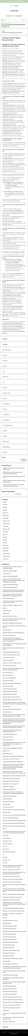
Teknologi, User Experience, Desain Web (11, 1005)
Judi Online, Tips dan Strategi (9, 665)
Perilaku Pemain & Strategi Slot (9, 796)
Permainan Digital (6, 804)
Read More (4, 333)
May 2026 (5, 507)
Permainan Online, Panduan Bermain (10, 817)
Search (3, 457)
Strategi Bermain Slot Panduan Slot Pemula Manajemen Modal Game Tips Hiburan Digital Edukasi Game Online (14, 904)
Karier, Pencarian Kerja (7, 672)
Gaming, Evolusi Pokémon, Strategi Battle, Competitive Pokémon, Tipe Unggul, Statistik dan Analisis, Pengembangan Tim (13, 640)
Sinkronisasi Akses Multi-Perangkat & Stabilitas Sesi (14, 826)
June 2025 (5, 537)
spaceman (5, 430)
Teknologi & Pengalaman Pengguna (10, 942)
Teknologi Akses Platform (8, 955)
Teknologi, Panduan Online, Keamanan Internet (13, 999)
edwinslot (5, 608)
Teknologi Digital (6, 961)
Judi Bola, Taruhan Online (8, 660)
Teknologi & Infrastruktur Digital (9, 928)
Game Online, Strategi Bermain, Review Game (12, 623)
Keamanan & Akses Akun (8, 675)
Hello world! (18, 494)
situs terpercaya (6, 414)
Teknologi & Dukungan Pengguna (10, 926)
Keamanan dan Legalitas (8, 686)
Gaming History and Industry (9, 635)
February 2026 (6, 515)
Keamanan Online (6, 706)
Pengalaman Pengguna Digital (9, 789)
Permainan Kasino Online (8, 807)
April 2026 (5, 510)
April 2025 (5, 542)
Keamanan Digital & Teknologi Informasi (11, 697)
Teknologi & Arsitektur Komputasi (10, 920)
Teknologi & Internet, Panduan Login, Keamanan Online (14, 931)
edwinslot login (6, 613)
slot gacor (5, 360)
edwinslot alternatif (7, 610)
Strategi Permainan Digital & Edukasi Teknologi (13, 908)
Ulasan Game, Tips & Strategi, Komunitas (11, 1007)
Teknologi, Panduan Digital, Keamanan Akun (12, 997)
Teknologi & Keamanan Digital (9, 934)
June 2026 (5, 504)
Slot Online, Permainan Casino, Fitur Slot (11, 876)
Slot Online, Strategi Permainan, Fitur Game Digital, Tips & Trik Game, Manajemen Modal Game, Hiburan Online (14, 890)
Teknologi (5, 917)
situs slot (5, 355)
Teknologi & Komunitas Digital (9, 936)
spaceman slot (6, 441)
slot (3, 382)
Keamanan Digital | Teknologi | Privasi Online (12, 699)
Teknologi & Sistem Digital (8, 947)
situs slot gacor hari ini (8, 425)
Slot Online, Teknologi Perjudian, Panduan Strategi (13, 894)
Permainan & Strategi (7, 798)
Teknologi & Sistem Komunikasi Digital (11, 950)
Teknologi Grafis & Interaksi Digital (10, 975)
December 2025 (6, 521)
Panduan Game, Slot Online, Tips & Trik (11, 759)
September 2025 (6, 529)
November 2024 (6, 556)
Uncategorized (6, 1010)
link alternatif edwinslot (8, 737)
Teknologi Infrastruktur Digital (9, 986)
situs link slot (6, 376)
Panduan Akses (6, 750)
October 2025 (5, 526)
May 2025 (5, 540)
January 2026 (5, 518)
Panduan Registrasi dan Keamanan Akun (11, 778)
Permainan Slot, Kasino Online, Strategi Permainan (13, 823)
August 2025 (5, 531)
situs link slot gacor (7, 349)
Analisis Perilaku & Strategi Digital (10, 576)
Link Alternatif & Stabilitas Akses (10, 734)
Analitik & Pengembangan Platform (10, 587)
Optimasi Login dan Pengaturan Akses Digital (12, 748)
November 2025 (6, 523)
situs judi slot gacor (7, 838)
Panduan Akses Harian (8, 753)
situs (4, 371)
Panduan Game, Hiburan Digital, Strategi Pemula (13, 756)
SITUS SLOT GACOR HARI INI (9, 851)
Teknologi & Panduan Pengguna (9, 939)
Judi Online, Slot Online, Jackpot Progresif (12, 663)
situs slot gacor (6, 403)
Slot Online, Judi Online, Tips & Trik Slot (11, 869)
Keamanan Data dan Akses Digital (10, 691)
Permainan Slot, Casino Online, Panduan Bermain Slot (14, 820)
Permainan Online (6, 812)
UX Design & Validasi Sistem (9, 1021)
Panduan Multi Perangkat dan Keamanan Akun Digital (14, 775)
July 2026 (5, 502)
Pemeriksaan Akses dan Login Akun (10, 783)
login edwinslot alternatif (8, 739)
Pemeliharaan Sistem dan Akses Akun (11, 781)
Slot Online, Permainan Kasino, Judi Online (12, 882)
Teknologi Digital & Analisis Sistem (10, 964)
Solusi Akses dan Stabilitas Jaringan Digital (12, 897)
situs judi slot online (7, 841)
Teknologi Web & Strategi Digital (10, 994)
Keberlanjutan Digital (7, 712)
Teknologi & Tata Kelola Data (9, 953)
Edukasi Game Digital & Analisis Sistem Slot (12, 605)
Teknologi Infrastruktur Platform (10, 988)
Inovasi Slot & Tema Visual (8, 657)
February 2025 (6, 548)
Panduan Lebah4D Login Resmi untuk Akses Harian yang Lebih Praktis (13, 1)
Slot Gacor (5, 857)
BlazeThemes (15, 1033)
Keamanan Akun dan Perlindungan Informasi (12, 683)
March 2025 (5, 545)
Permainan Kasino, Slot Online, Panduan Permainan (14, 809)
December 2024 (6, 553)
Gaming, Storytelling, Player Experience (11, 652)
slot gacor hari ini (6, 393)
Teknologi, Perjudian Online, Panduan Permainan (13, 1002)
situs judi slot (6, 835)
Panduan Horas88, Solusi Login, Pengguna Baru (13, 761)
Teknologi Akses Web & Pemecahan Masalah (12, 958)
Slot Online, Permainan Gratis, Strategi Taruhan (13, 879)
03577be (5, 48)
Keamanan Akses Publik (8, 680)
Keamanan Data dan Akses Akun (10, 688)
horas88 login (8, 131)
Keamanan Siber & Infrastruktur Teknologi (12, 709)
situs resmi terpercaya (7, 843)
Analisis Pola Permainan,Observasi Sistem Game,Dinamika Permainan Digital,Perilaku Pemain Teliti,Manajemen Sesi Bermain (14, 580)
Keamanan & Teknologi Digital (9, 678)
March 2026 (5, 512)
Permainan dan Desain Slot (8, 801)
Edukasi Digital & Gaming (8, 598)
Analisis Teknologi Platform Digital (10, 584)
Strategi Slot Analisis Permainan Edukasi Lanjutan (13, 911)
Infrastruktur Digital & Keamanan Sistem (11, 654)
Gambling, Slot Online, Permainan (10, 616)
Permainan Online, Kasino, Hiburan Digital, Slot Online (14, 815)
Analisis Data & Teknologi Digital (10, 570)
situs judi (5, 828)
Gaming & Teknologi (7, 630)
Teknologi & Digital (7, 923)
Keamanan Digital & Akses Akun (10, 694)
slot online (5, 862)
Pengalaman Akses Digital (8, 786)
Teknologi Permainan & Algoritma (10, 991)
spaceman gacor (6, 447)
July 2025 (5, 534)
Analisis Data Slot (6, 573)
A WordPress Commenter (8, 494)
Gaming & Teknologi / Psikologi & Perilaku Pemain (14, 632)
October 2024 (5, 559)
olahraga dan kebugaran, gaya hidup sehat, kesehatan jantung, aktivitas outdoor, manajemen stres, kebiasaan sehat (14, 744)
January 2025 (5, 550)
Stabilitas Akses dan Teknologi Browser (11, 899)
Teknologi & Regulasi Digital (9, 945)
